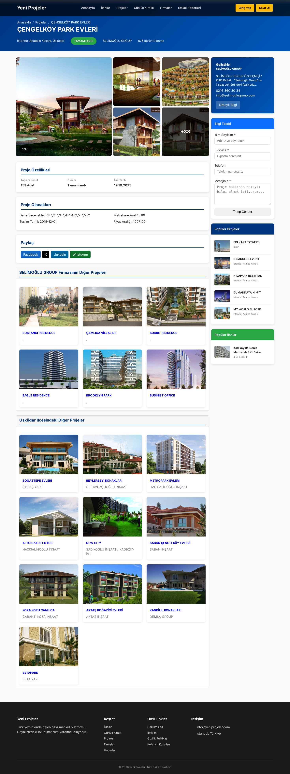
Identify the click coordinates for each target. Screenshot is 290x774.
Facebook (30, 254)
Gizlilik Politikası (157, 738)
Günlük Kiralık (144, 8)
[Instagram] (31, 739)
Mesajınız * (222, 181)
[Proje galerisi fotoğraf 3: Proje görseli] (185, 81)
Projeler (122, 8)
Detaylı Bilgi (228, 105)
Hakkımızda (155, 726)
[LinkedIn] (37, 739)
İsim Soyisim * (225, 135)
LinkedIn (59, 254)
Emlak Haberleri (189, 8)
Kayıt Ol (264, 7)
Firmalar (166, 8)
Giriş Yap (245, 7)
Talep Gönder (242, 211)
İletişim (152, 732)
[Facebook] (18, 739)
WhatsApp (80, 254)
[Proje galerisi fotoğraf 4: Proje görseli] (136, 132)
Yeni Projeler (31, 8)
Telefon (219, 165)
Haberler (109, 750)
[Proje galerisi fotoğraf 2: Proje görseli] (136, 81)
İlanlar (105, 8)
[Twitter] (25, 739)
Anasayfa (88, 8)
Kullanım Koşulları (158, 744)
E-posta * (221, 150)
